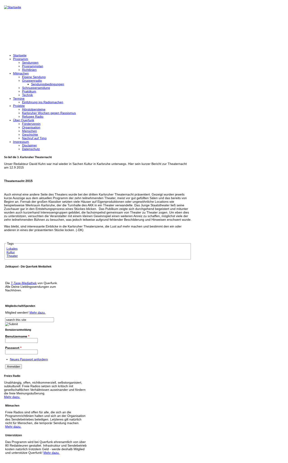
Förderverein (31, 124)
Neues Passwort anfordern (29, 359)
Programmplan (32, 66)
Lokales (12, 248)
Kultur (11, 252)
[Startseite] (12, 7)
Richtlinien (29, 70)
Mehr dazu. (37, 312)
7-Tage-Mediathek (24, 283)
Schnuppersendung (36, 88)
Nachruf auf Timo (34, 138)
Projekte (19, 106)
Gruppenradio (32, 80)
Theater (12, 256)
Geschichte (30, 134)
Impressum (21, 142)
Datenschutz (31, 149)
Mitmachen (21, 73)
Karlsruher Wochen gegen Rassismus (49, 113)
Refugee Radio (32, 116)
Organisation (31, 127)
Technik (27, 95)
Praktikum (29, 91)
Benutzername (17, 336)
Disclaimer (29, 145)
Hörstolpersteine (33, 109)
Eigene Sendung (34, 77)
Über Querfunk (23, 120)
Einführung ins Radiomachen (42, 102)
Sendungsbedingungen (47, 84)
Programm (20, 59)
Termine (19, 98)
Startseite (20, 55)
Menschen (29, 131)
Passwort (13, 348)
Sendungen (30, 62)
